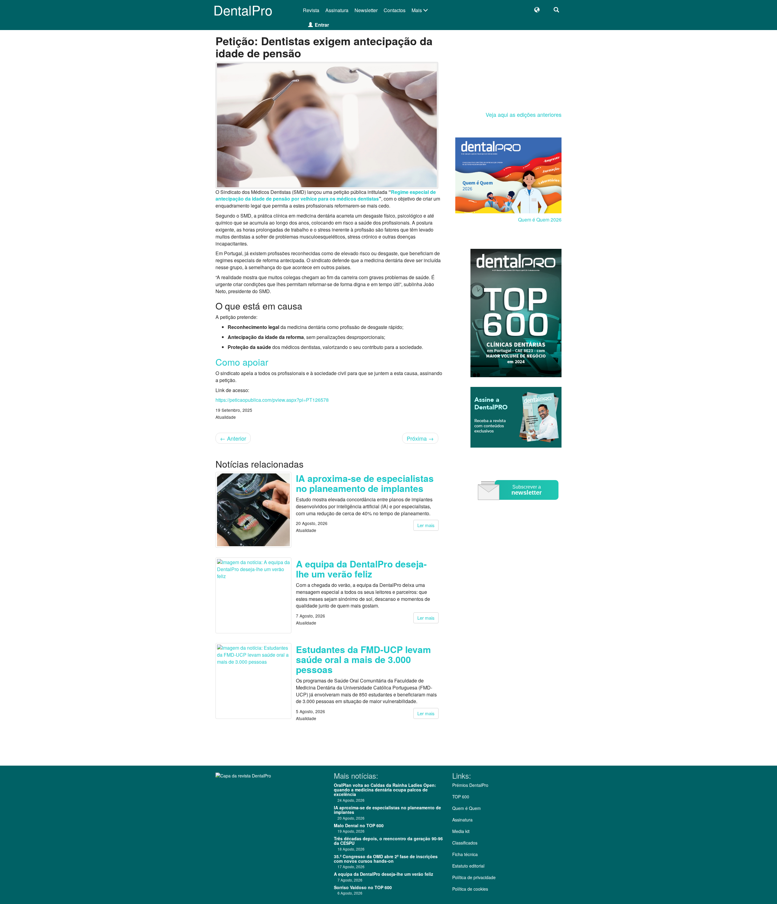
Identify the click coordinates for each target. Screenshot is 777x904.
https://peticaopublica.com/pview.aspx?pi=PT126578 (272, 399)
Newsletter (366, 10)
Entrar (322, 24)
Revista (311, 10)
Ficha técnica (465, 854)
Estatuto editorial (468, 866)
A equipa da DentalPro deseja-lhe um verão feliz (361, 568)
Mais (417, 10)
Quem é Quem (466, 808)
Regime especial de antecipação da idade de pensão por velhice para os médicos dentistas (325, 195)
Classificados (464, 843)
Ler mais (426, 525)
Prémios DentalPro (470, 785)
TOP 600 (460, 797)
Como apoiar (241, 361)
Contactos (394, 10)
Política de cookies (470, 889)
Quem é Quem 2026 (540, 219)
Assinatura (336, 10)
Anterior (233, 438)
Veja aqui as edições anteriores (524, 114)
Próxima (420, 438)
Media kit (461, 831)
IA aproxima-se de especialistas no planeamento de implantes (365, 483)
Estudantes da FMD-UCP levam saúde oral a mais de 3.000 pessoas (363, 659)
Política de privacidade (474, 877)
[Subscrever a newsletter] (519, 504)
